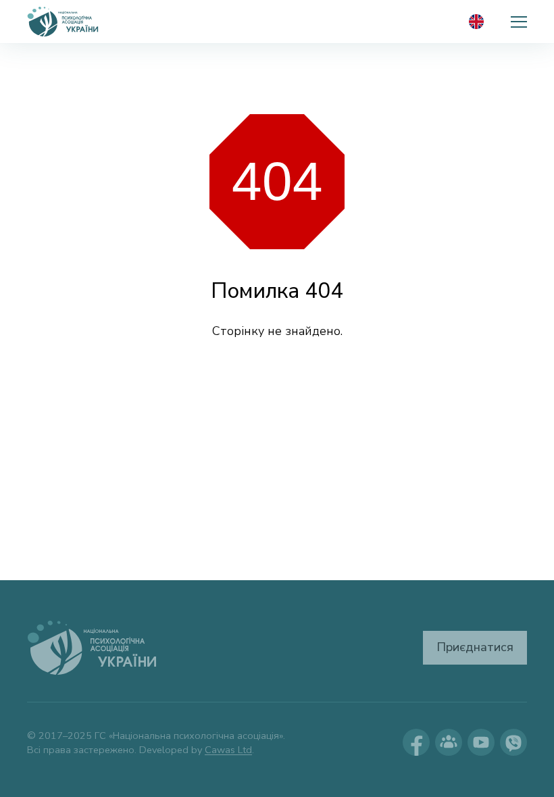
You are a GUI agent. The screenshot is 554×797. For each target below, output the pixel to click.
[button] (518, 21)
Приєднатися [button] (474, 647)
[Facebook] (416, 742)
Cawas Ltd (228, 749)
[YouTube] (481, 742)
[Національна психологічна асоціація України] (63, 21)
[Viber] (513, 742)
